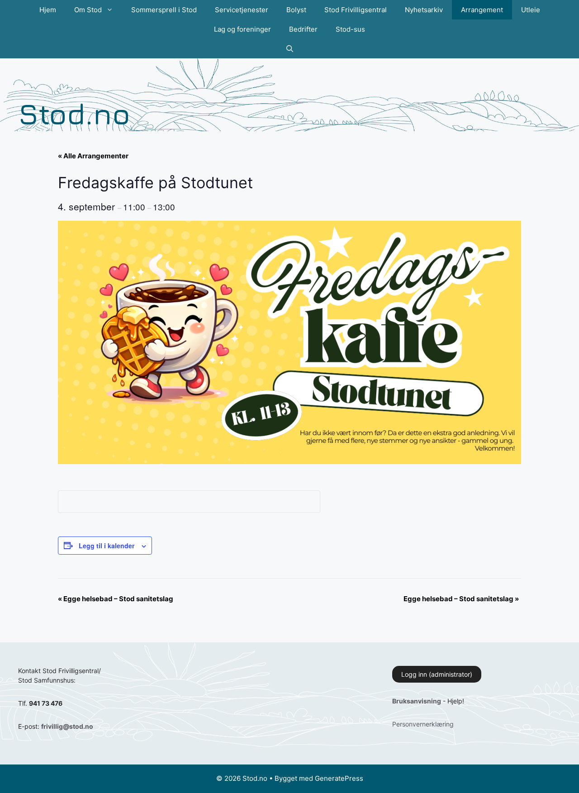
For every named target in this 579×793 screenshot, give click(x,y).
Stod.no (74, 113)
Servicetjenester (241, 9)
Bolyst (296, 9)
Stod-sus (350, 29)
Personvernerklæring (423, 724)
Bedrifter (303, 29)
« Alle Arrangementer (93, 156)
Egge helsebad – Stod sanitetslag (115, 598)
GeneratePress (339, 778)
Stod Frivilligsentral (355, 9)
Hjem (47, 9)
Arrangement (482, 9)
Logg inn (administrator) (436, 674)
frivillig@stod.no (67, 726)
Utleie (530, 9)
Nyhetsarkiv (424, 9)
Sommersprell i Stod (164, 9)
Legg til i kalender (106, 545)
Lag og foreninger (242, 29)
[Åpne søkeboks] (289, 48)
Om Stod (88, 9)
